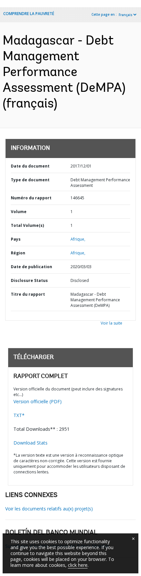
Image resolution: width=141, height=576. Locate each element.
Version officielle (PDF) (37, 401)
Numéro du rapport (31, 198)
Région (18, 253)
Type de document (30, 180)
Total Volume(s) (27, 225)
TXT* (19, 415)
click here (78, 565)
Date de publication (31, 266)
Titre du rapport (28, 294)
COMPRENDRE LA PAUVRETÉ (28, 13)
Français (125, 14)
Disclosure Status (29, 280)
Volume (19, 211)
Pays (16, 239)
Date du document (30, 166)
